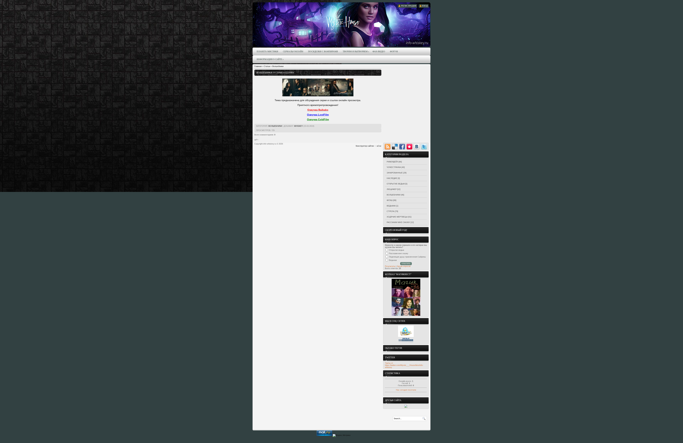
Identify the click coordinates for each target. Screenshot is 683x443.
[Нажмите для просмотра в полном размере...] (317, 95)
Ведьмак (391, 206)
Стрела (390, 211)
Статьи (267, 66)
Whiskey (298, 126)
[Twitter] (424, 146)
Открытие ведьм (396, 184)
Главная (258, 66)
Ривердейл (392, 162)
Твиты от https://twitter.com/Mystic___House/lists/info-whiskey (404, 365)
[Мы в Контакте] (406, 342)
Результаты (390, 266)
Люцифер (392, 189)
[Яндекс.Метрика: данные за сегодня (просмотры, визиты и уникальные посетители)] (341, 435)
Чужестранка (394, 167)
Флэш (390, 200)
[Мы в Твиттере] (406, 336)
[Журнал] (406, 315)
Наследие (392, 178)
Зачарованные (395, 173)
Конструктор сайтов (365, 146)
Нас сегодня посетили (406, 390)
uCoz (379, 146)
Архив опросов (404, 266)
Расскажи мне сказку (398, 222)
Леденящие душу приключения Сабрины (407, 257)
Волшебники (278, 66)
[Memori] (409, 146)
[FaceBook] (402, 146)
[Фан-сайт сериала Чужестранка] (405, 407)
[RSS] (387, 146)
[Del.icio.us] (395, 146)
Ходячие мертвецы (397, 217)
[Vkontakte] (417, 146)
